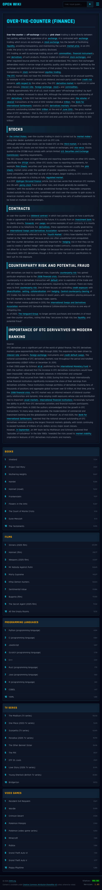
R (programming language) (51, 682)
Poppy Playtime (51, 867)
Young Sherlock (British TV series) (51, 775)
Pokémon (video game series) (51, 830)
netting (25, 291)
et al (40, 366)
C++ (51, 660)
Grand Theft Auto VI (51, 853)
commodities (65, 53)
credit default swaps (74, 355)
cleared (10, 102)
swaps (42, 223)
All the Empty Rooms (51, 611)
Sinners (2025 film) (51, 545)
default (54, 280)
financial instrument (82, 53)
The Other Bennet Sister (51, 745)
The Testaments (51, 526)
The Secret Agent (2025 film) (51, 604)
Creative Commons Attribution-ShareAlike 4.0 (40, 884)
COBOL (51, 689)
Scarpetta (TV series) (51, 730)
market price (73, 46)
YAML (51, 696)
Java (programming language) (51, 674)
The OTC (11, 75)
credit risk (87, 79)
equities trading (53, 72)
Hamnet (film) (51, 552)
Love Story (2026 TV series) (51, 767)
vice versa (79, 147)
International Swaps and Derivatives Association (33, 230)
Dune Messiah (51, 518)
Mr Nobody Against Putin (51, 567)
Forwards (29, 223)
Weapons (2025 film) (51, 559)
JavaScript (51, 645)
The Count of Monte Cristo (51, 511)
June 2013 (67, 109)
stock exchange (51, 42)
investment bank (83, 219)
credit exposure (80, 287)
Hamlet (51, 481)
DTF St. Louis (51, 760)
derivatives (16, 57)
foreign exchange (43, 87)
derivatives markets (59, 105)
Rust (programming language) (51, 667)
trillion (67, 102)
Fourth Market (54, 234)
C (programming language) (51, 637)
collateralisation (38, 291)
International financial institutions (56, 400)
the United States (18, 136)
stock (25, 72)
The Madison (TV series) (51, 715)
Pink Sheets (21, 166)
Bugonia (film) (51, 596)
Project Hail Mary (51, 466)
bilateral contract (39, 215)
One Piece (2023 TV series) (51, 723)
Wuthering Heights (51, 474)
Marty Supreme (51, 574)
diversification (14, 291)
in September (22, 429)
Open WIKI (12, 4)
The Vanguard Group (28, 313)
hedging (66, 241)
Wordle (51, 808)
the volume (81, 98)
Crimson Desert (51, 816)
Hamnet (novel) (51, 489)
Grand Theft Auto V (51, 860)
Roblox (51, 845)
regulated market (54, 177)
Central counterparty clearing (75, 291)
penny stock (25, 185)
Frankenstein (51, 496)
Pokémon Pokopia (51, 823)
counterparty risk (68, 272)
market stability (83, 433)
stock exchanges (78, 57)
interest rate (27, 87)
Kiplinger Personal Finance (28, 181)
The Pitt (51, 752)
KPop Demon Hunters (51, 582)
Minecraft (51, 838)
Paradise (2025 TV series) (51, 737)
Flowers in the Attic (51, 504)
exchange (52, 38)
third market (70, 144)
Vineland (51, 459)
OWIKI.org (12, 881)
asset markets (31, 400)
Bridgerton (51, 782)
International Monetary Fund (74, 366)
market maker (84, 136)
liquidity (11, 46)
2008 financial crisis (47, 276)
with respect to (23, 83)
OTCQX (25, 162)
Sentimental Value (51, 589)
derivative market (64, 83)
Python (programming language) (51, 630)
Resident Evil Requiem (51, 801)
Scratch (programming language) (51, 652)
